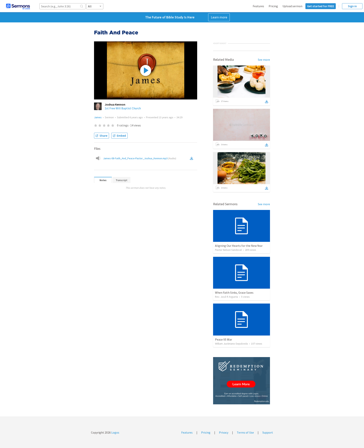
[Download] (266, 101)
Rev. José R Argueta (226, 296)
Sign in (352, 6)
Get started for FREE (320, 6)
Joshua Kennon (115, 104)
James (98, 117)
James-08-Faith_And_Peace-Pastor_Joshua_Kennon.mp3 (139, 158)
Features (258, 6)
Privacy (223, 432)
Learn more (219, 17)
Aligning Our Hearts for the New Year (239, 246)
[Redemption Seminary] (241, 380)
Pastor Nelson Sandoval (228, 250)
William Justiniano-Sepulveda (231, 343)
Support (267, 432)
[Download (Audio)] (192, 158)
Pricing (273, 6)
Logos (115, 432)
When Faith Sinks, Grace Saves (234, 292)
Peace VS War (223, 339)
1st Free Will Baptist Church (123, 108)
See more (264, 60)
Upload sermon (292, 6)
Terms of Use (245, 432)
